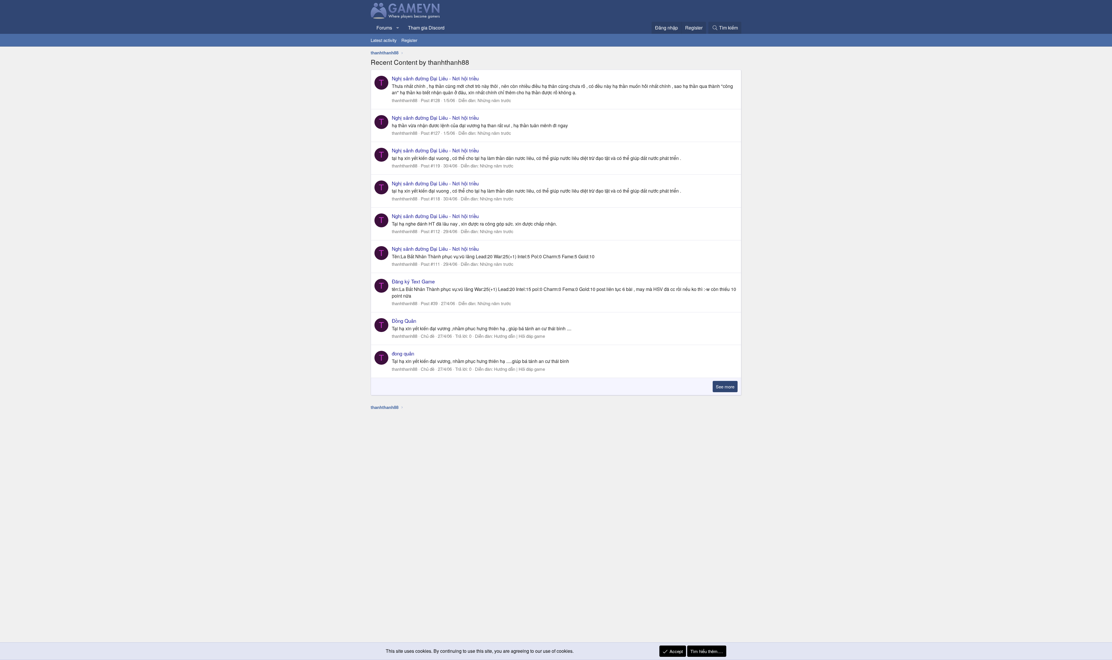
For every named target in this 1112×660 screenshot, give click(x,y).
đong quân (403, 353)
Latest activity (384, 40)
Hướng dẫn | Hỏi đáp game (519, 336)
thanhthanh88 (404, 100)
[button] (398, 28)
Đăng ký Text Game (413, 281)
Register (409, 40)
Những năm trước (494, 100)
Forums (384, 27)
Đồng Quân (404, 320)
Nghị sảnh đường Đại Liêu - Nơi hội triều (435, 78)
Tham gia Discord (426, 27)
